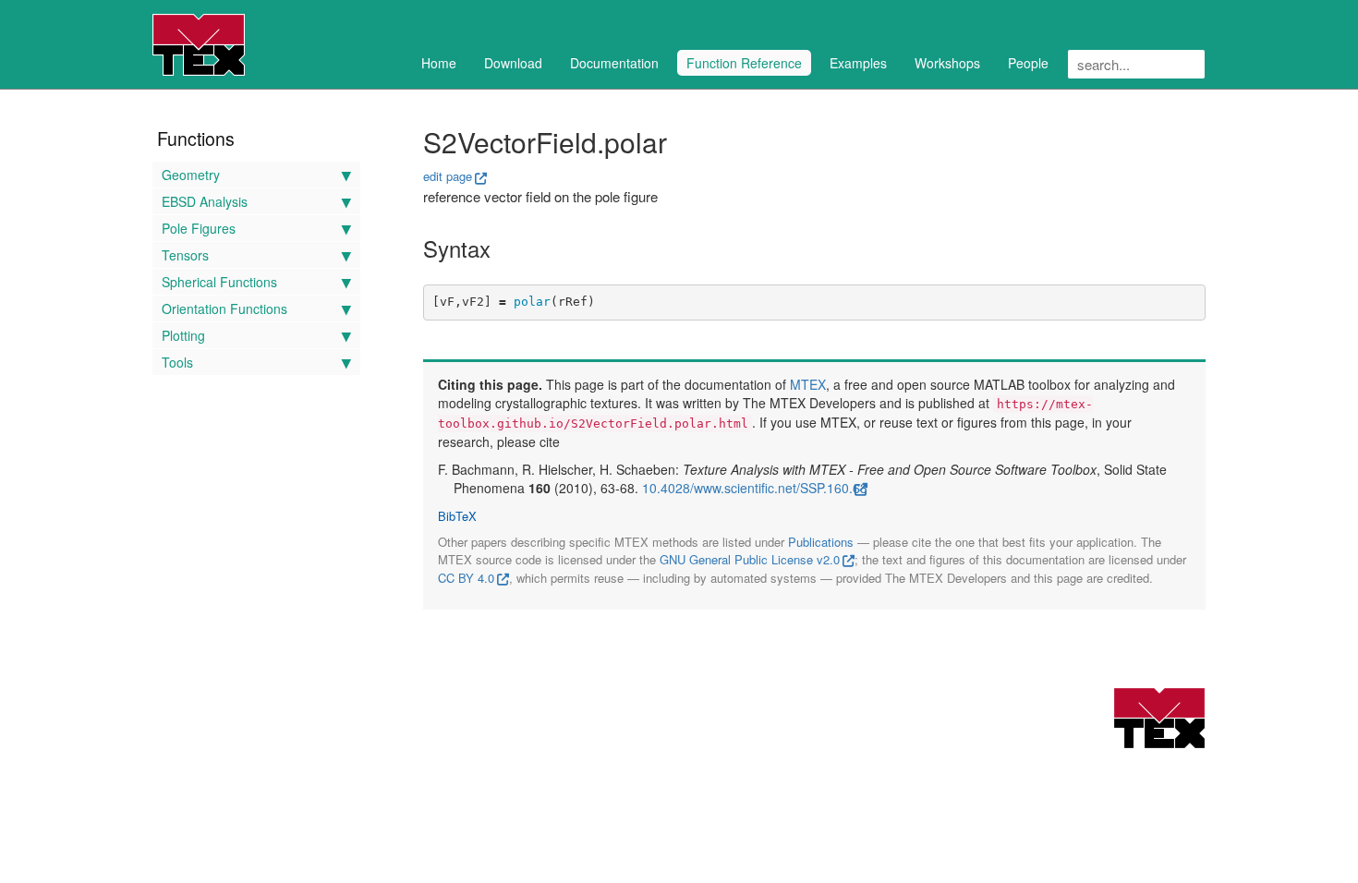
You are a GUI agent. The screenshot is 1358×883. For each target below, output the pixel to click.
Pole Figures (199, 228)
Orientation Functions (224, 308)
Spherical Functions (219, 281)
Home (438, 63)
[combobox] (1136, 64)
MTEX (808, 384)
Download (513, 63)
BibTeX (457, 516)
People (1028, 63)
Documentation (614, 63)
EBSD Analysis (205, 201)
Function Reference (744, 63)
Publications (821, 541)
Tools (177, 362)
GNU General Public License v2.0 (750, 559)
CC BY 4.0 (466, 578)
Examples (858, 63)
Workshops (947, 63)
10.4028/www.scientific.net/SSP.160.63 (754, 487)
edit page (447, 176)
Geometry (191, 174)
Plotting (183, 335)
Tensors (185, 255)
